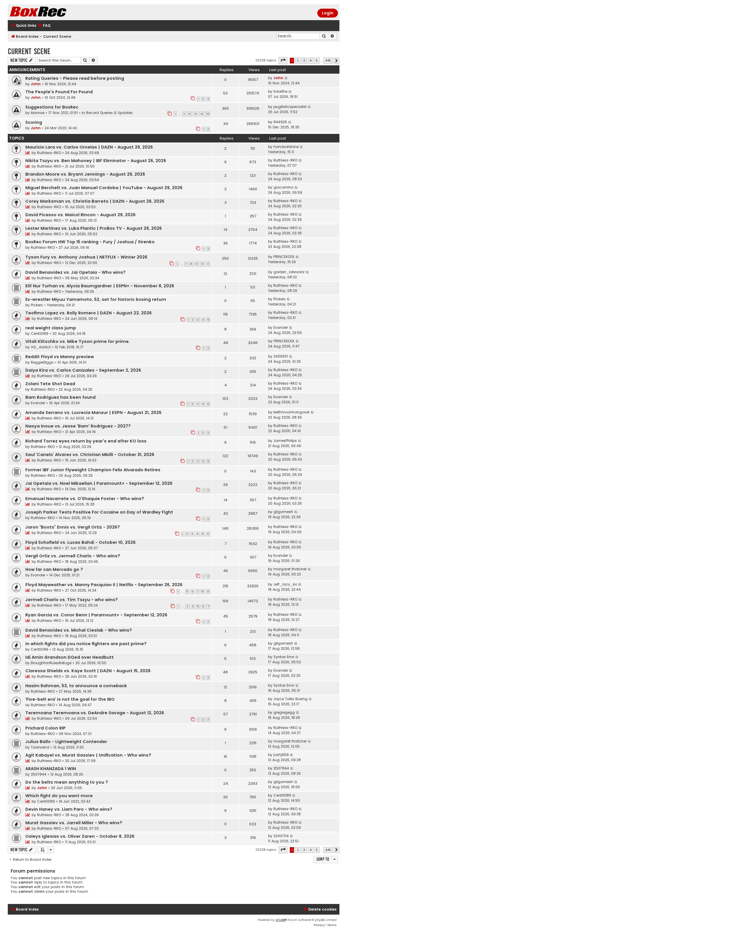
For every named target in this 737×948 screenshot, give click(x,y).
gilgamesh (283, 511)
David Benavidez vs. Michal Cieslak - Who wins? (78, 630)
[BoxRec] (52, 12)
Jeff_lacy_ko (285, 584)
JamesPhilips (285, 440)
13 (195, 114)
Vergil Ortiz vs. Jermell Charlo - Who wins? (72, 556)
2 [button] (298, 60)
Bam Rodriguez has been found (60, 397)
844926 (280, 121)
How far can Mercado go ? (54, 569)
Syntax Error (283, 656)
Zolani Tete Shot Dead (50, 384)
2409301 (280, 356)
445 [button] (328, 60)
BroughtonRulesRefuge (51, 662)
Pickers (37, 305)
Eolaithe (280, 91)
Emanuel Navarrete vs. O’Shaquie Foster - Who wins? (84, 498)
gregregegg (284, 712)
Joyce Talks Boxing (290, 698)
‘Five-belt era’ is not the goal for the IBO (70, 699)
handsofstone (286, 146)
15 (207, 114)
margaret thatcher (290, 569)
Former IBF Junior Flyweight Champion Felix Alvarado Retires (92, 470)
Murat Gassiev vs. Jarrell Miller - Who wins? (73, 823)
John (36, 83)
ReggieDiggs (42, 362)
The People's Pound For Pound (59, 92)
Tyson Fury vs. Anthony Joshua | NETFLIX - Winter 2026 (86, 257)
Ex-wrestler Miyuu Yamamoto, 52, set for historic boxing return (95, 299)
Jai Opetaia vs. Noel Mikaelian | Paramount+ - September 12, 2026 (98, 483)
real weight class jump (50, 328)
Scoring (33, 122)
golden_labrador (289, 271)
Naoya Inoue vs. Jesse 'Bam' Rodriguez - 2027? (78, 426)
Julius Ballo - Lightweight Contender (66, 741)
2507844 (38, 774)
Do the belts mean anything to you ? (66, 782)
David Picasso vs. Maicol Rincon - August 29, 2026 (80, 215)
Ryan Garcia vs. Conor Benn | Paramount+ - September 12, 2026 (96, 615)
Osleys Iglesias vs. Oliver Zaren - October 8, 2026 (79, 836)
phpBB (280, 920)
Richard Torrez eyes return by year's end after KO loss (86, 441)
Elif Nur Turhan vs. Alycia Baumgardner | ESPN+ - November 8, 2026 (99, 286)
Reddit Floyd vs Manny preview (59, 357)
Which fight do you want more (59, 796)
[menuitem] (44, 26)
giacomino (283, 187)
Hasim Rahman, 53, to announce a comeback (76, 686)
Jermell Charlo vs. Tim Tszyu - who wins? (71, 600)
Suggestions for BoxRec (51, 107)
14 (201, 114)
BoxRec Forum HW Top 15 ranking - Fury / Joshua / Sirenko (90, 242)
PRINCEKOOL (284, 256)
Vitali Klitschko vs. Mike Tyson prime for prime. (77, 341)
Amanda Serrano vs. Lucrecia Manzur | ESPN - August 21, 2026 (93, 412)
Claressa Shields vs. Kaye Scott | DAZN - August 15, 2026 (88, 671)
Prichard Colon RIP (45, 728)
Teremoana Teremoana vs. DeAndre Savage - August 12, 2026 (94, 713)
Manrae (37, 112)
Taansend (40, 747)
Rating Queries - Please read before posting (74, 78)
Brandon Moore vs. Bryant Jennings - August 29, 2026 (85, 174)
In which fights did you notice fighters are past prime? (86, 644)
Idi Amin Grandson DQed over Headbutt (69, 657)
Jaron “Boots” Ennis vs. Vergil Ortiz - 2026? (72, 527)
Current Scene (29, 51)
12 (190, 114)
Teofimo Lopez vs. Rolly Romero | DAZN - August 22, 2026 (88, 313)
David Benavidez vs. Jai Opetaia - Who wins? (75, 272)
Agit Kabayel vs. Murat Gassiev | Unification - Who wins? (88, 755)
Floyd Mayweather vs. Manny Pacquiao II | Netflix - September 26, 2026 (104, 585)
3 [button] (304, 60)
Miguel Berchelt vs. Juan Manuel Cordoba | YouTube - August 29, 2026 (104, 188)
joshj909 (281, 754)
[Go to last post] (286, 78)
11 (184, 114)
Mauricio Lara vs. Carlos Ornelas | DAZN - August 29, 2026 (89, 147)
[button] (283, 60)
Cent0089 (39, 333)
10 (202, 264)
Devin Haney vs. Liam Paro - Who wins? (68, 809)
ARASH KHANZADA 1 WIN (50, 769)
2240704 (281, 835)
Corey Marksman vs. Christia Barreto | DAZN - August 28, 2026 (94, 201)
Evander (280, 327)
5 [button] (317, 60)
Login (327, 13)
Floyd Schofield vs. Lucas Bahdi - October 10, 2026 (80, 542)
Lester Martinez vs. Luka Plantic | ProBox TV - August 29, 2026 (93, 228)
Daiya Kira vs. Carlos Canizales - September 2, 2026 (83, 370)
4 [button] (310, 60)
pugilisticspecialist (290, 106)
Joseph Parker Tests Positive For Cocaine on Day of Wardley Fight (99, 512)
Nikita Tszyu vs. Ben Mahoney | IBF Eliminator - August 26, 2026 (95, 161)
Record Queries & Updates (109, 112)
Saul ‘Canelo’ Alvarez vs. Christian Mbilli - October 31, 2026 (89, 454)
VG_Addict (41, 347)
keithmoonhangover (291, 412)
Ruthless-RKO (49, 152)
